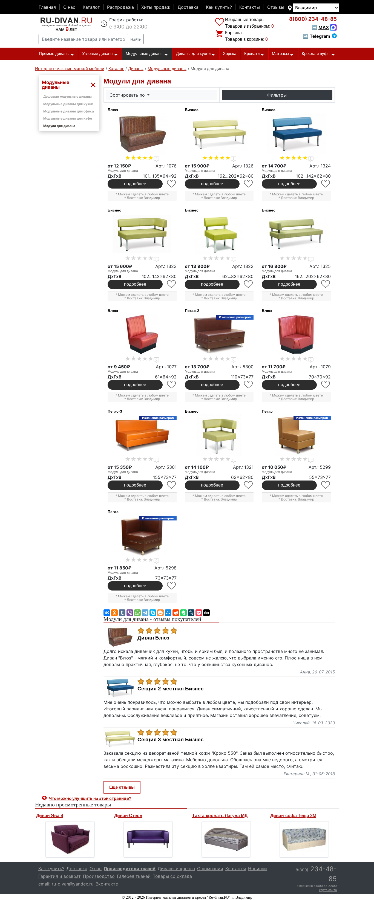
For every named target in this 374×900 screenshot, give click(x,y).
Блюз (113, 110)
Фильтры (277, 95)
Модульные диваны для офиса (68, 111)
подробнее (135, 183)
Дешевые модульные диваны (67, 96)
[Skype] (152, 612)
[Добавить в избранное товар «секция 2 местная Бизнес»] (326, 184)
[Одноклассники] (114, 612)
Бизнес (191, 110)
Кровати (252, 53)
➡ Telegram (316, 36)
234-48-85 (313, 19)
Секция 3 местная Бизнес (170, 739)
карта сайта (328, 890)
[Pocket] (198, 612)
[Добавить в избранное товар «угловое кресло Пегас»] (172, 586)
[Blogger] (160, 612)
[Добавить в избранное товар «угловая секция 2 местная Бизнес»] (172, 284)
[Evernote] (183, 612)
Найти (135, 39)
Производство (99, 876)
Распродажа (120, 7)
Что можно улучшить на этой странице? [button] (90, 798)
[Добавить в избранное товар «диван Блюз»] (172, 184)
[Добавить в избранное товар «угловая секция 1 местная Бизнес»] (249, 485)
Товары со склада (172, 876)
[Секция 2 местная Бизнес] (296, 134)
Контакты (249, 7)
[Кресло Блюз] (142, 335)
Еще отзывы (122, 787)
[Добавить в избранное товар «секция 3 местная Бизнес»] (249, 184)
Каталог (91, 7)
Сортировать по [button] (128, 95)
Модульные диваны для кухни (68, 104)
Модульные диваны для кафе (67, 118)
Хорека (229, 53)
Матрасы (280, 53)
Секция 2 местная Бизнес (170, 688)
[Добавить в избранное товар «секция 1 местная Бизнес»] (249, 284)
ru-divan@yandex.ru (72, 884)
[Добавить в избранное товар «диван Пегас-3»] (172, 485)
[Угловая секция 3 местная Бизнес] (296, 234)
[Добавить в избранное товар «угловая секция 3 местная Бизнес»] (326, 284)
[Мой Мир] (168, 612)
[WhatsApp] (137, 612)
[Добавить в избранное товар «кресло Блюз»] (172, 385)
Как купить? (219, 7)
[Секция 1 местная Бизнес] (219, 234)
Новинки (257, 868)
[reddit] (175, 612)
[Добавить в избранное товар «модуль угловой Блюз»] (326, 385)
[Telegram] (145, 612)
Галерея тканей (134, 876)
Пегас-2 (192, 310)
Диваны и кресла (176, 868)
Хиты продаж (155, 7)
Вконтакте (107, 884)
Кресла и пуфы (316, 53)
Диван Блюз (153, 638)
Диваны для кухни (193, 53)
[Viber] (129, 612)
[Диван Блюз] (142, 134)
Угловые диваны (97, 53)
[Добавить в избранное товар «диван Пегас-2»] (249, 385)
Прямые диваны (54, 53)
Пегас (267, 411)
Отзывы (275, 7)
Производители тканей (130, 868)
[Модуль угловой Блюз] (296, 335)
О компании (210, 868)
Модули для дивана (59, 126)
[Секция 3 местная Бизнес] (219, 134)
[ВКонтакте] (106, 612)
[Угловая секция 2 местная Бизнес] (142, 234)
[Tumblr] (122, 612)
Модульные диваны (144, 53)
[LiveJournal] (191, 612)
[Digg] (206, 612)
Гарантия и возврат (59, 876)
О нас (69, 7)
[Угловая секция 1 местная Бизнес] (219, 435)
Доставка (188, 7)
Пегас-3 (115, 411)
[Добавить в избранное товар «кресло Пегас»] (326, 485)
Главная (47, 7)
